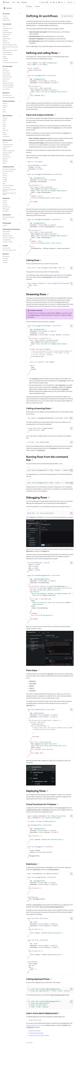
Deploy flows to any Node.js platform (39, 1035)
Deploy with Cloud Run (35, 1020)
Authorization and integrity (36, 1033)
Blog (18, 2)
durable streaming (35, 315)
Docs (13, 2)
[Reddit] (62, 2)
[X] (56, 2)
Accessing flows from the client (34, 1025)
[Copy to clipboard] (71, 63)
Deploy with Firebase (34, 1030)
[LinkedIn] (59, 2)
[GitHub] (51, 2)
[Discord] (54, 2)
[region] (50, 418)
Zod (61, 32)
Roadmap (24, 2)
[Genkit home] (6, 2)
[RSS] (64, 2)
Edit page (30, 1042)
